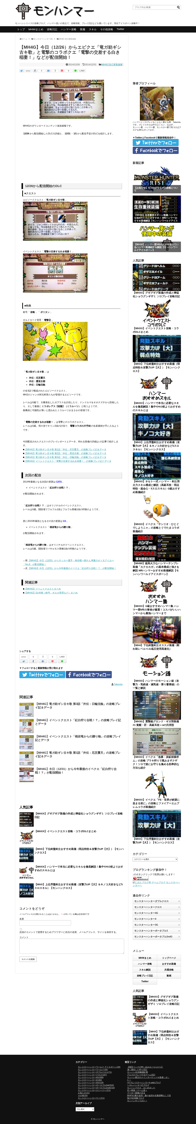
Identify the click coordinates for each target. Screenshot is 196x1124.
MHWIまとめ (35, 29)
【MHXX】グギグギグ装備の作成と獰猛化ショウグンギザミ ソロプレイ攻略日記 (163, 1000)
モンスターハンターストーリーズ (94, 1090)
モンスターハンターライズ (91, 1098)
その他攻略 (106, 29)
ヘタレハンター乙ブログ (138, 1085)
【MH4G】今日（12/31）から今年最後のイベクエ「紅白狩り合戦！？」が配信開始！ (72, 568)
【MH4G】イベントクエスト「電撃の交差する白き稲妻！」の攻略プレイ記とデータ (67, 461)
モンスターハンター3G (146, 925)
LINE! (82, 71)
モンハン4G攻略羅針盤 (137, 1072)
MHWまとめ (145, 958)
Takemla (118, 684)
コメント (24, 937)
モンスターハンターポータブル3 (151, 930)
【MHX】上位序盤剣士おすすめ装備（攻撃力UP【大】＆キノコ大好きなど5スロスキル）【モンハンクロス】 (156, 446)
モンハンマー (98, 1119)
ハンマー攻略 (68, 29)
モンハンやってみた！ (137, 1101)
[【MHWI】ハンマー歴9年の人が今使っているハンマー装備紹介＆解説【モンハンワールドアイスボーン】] (157, 238)
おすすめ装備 (169, 964)
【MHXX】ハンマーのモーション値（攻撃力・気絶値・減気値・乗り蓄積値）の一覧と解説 (156, 684)
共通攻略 (169, 969)
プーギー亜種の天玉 (136, 1093)
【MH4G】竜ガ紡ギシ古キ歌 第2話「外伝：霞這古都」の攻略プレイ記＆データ (65, 453)
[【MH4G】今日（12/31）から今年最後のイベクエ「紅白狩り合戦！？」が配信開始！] (26, 775)
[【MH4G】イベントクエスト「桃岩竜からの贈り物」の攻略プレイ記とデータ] (26, 742)
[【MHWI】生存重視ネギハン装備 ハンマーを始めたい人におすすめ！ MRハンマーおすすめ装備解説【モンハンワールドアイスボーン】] (157, 209)
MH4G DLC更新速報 (112, 64)
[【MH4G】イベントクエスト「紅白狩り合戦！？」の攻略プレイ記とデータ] (26, 726)
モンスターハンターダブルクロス (151, 901)
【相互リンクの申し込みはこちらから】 (145, 1067)
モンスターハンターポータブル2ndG (153, 936)
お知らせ (84, 1093)
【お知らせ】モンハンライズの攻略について (156, 189)
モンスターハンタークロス (148, 907)
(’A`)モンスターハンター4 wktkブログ (144, 1082)
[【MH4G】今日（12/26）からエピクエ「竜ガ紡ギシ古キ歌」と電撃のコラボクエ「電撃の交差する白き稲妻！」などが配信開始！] (48, 70)
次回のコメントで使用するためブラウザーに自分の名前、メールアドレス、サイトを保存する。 (68, 932)
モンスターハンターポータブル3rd (96, 1085)
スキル (93, 29)
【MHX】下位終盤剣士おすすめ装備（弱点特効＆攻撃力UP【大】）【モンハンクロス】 (156, 367)
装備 (82, 29)
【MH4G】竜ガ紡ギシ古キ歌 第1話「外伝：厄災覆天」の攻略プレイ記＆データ (65, 449)
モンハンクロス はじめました (141, 1088)
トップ (21, 29)
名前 (21, 919)
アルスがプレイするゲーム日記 (141, 1075)
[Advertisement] (72, 160)
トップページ (169, 958)
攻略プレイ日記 (145, 975)
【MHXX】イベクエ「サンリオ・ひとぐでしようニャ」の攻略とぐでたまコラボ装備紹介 (156, 528)
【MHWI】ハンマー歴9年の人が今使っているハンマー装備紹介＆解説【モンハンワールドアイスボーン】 (156, 247)
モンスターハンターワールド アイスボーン (99, 1067)
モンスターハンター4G (146, 913)
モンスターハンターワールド (93, 1069)
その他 (83, 1095)
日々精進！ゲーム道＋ (137, 1090)
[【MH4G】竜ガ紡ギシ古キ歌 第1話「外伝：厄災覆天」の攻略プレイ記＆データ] (26, 758)
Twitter (120, 29)
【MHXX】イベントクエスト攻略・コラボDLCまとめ (65, 831)
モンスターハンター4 (145, 919)
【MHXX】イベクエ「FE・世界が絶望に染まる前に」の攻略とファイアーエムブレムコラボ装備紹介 (156, 803)
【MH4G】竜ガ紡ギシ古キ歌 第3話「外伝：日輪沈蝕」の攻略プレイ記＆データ (65, 457)
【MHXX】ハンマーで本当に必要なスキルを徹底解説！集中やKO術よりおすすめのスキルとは (157, 407)
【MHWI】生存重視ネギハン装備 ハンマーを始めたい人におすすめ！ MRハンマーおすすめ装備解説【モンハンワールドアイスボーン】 (156, 219)
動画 (169, 975)
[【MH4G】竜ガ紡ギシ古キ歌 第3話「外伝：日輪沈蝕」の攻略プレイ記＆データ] (26, 710)
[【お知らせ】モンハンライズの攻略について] (157, 179)
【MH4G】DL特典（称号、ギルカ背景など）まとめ (51, 593)
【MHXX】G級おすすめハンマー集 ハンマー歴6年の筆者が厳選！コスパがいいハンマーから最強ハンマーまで (157, 610)
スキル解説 (145, 969)
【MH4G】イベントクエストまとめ (42, 589)
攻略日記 (52, 29)
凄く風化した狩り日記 (137, 1069)
